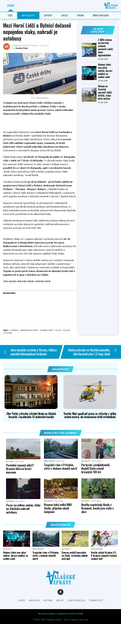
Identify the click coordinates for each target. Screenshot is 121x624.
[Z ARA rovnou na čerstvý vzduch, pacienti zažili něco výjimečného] (90, 50)
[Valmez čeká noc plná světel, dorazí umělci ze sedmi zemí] (90, 73)
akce (64, 15)
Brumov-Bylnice (29, 330)
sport (48, 15)
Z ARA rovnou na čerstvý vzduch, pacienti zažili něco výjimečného (105, 47)
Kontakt (60, 600)
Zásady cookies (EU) (76, 600)
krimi (80, 15)
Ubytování (48, 600)
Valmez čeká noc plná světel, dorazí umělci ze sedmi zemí (105, 71)
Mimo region (101, 15)
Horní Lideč (47, 330)
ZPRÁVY (10, 6)
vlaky (67, 330)
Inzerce (21, 600)
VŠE (10, 15)
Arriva (14, 330)
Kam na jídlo (34, 600)
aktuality (28, 15)
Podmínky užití (96, 600)
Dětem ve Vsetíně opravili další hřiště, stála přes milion (105, 92)
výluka (8, 333)
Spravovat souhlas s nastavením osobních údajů (60, 613)
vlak (58, 330)
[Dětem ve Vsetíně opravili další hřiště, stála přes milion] (90, 94)
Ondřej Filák (21, 48)
